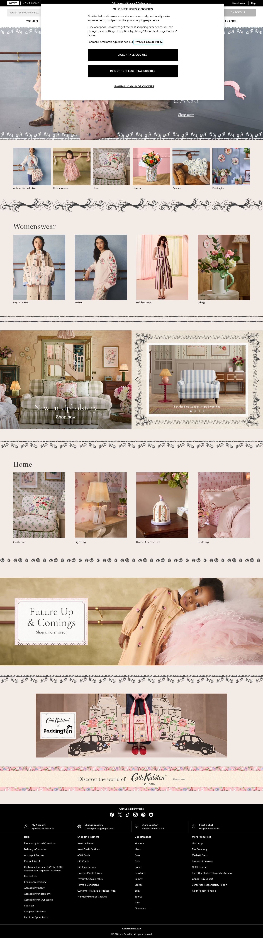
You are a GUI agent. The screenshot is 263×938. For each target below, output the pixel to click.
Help (253, 3)
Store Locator (239, 3)
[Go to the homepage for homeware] (31, 3)
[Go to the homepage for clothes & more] (13, 3)
